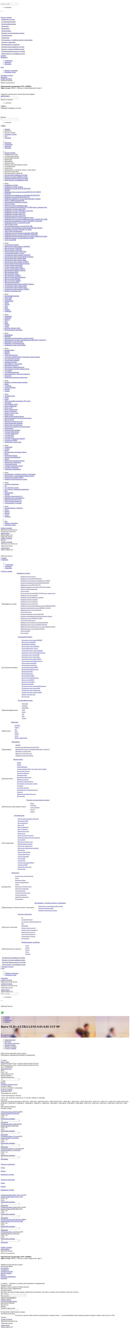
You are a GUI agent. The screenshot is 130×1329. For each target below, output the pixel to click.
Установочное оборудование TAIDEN (17, 289)
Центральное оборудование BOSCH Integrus (19, 257)
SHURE (7, 190)
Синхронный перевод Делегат (14, 253)
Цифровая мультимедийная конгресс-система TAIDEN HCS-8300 (26, 236)
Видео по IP (8, 408)
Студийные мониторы (12, 372)
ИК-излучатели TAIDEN (13, 280)
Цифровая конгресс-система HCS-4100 (17, 223)
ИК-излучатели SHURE (12, 279)
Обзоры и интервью (11, 70)
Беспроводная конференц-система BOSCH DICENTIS (22, 195)
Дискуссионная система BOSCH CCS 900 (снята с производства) (26, 207)
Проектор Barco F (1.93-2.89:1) (11, 1150)
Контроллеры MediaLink (12, 457)
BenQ (6, 323)
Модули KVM (9, 420)
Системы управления (11, 467)
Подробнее (4, 1122)
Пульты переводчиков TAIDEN (15, 269)
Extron (7, 399)
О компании (9, 60)
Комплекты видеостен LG (13, 499)
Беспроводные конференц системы (16, 202)
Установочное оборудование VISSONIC (18, 255)
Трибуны (7, 516)
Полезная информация (8, 1276)
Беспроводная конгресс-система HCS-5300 (18, 226)
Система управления (11, 433)
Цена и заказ (5, 1062)
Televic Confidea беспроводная (14, 200)
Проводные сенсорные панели (14, 460)
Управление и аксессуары (13, 442)
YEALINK (8, 299)
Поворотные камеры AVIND (14, 477)
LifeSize (7, 309)
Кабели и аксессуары (11, 413)
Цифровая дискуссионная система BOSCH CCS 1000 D (23, 192)
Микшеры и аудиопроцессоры (14, 343)
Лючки (7, 459)
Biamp (7, 384)
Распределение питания (12, 430)
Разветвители (9, 428)
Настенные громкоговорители (14, 367)
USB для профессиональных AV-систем (17, 401)
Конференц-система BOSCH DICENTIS (18, 188)
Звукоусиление (6, 31)
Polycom (7, 389)
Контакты (4, 77)
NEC (6, 321)
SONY (7, 303)
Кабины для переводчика (13, 291)
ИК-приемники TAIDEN (13, 275)
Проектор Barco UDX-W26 (9, 1126)
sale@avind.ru (7, 554)
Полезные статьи (10, 72)
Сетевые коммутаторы (12, 432)
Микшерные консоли (11, 365)
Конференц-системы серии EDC (15, 212)
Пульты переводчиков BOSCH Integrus (17, 263)
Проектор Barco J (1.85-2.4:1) (10, 1233)
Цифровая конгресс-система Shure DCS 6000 (19, 238)
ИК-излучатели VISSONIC (13, 248)
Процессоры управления (13, 462)
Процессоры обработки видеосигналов (17, 426)
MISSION (8, 336)
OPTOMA (8, 318)
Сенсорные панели (11, 464)
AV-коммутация (6, 35)
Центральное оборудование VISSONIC (17, 246)
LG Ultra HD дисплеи (12, 487)
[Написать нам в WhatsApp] (3, 1013)
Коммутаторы (9, 414)
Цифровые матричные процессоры (16, 377)
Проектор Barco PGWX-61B (10, 1113)
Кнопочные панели (11, 455)
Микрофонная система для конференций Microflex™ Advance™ (25, 340)
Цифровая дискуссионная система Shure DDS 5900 (21, 233)
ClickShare (8, 386)
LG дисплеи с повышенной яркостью (17, 489)
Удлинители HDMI (11, 440)
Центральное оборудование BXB (15, 258)
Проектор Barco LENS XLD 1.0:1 (11, 1209)
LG (6, 486)
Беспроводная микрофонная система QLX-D (19, 338)
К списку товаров (6, 1089)
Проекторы (5, 26)
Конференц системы (8, 19)
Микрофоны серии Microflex (14, 341)
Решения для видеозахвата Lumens (16, 479)
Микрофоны (5, 28)
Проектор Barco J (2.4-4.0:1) (10, 1138)
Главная (3, 55)
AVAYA (7, 304)
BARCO (7, 319)
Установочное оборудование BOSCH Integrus (19, 284)
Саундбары (8, 370)
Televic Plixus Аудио (11, 224)
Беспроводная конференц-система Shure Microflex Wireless (23, 228)
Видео (7, 454)
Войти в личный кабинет (9, 1298)
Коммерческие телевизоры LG (14, 498)
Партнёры (8, 64)
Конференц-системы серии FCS (15, 214)
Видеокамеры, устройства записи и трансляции (16, 40)
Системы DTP (9, 435)
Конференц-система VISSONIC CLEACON (19, 211)
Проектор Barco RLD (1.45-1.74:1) (12, 1197)
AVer (6, 306)
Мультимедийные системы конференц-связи (19, 217)
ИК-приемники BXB (11, 272)
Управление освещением (13, 469)
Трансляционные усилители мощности (17, 374)
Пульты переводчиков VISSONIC (15, 251)
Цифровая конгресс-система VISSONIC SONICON (21, 234)
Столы (7, 515)
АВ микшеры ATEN (11, 404)
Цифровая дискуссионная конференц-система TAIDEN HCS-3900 (26, 219)
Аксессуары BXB (10, 240)
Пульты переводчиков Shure (14, 267)
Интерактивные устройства (10, 44)
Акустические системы (12, 358)
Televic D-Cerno (10, 204)
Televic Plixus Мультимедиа (13, 231)
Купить (3, 1083)
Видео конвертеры (11, 406)
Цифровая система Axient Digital (15, 345)
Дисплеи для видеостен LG (13, 496)
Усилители (8, 376)
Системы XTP (9, 437)
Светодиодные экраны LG (13, 501)
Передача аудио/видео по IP (13, 421)
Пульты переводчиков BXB (13, 265)
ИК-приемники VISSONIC (13, 250)
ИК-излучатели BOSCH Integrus (15, 277)
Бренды (3, 1275)
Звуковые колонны (11, 362)
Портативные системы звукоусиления (17, 369)
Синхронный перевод (8, 22)
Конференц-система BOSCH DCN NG (17, 197)
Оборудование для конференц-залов (13, 53)
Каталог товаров (6, 17)
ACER (7, 326)
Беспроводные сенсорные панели (15, 452)
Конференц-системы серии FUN (15, 216)
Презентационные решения (13, 423)
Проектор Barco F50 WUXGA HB (12, 1221)
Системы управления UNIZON (15, 438)
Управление (5, 37)
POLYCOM (8, 297)
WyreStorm (8, 402)
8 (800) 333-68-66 (6, 79)
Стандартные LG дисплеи (13, 503)
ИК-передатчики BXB (12, 282)
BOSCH (7, 353)
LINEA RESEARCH (11, 355)
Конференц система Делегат (14, 187)
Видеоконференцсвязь (8, 24)
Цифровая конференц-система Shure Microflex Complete (23, 199)
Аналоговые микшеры (12, 360)
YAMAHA (8, 311)
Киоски (7, 513)
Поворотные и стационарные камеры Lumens (19, 476)
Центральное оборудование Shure (15, 260)
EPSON (7, 325)
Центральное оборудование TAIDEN (17, 262)
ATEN (7, 397)
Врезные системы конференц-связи (12, 49)
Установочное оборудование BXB (16, 286)
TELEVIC (8, 193)
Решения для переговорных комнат (12, 33)
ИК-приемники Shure (12, 274)
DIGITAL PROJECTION (12, 328)
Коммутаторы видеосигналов (14, 416)
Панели (7, 511)
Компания (4, 57)
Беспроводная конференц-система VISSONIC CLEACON (23, 221)
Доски (7, 510)
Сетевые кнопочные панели (14, 466)
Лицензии (8, 62)
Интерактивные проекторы (13, 330)
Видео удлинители (11, 411)
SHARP (7, 494)
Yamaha (7, 391)
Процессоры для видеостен (13, 425)
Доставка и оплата (7, 75)
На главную (4, 1268)
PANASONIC (9, 301)
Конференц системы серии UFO (15, 209)
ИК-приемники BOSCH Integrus (15, 270)
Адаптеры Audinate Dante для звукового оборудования (22, 357)
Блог (2, 67)
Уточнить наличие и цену (9, 1084)
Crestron (7, 448)
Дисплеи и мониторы (8, 42)
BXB (6, 308)
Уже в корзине (10, 1118)
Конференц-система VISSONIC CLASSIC (18, 229)
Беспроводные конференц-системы (12, 47)
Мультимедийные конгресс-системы (13, 51)
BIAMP (7, 352)
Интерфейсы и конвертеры (13, 364)
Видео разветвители (11, 409)
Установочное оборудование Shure (16, 287)
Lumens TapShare (10, 387)
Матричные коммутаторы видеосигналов (18, 418)
